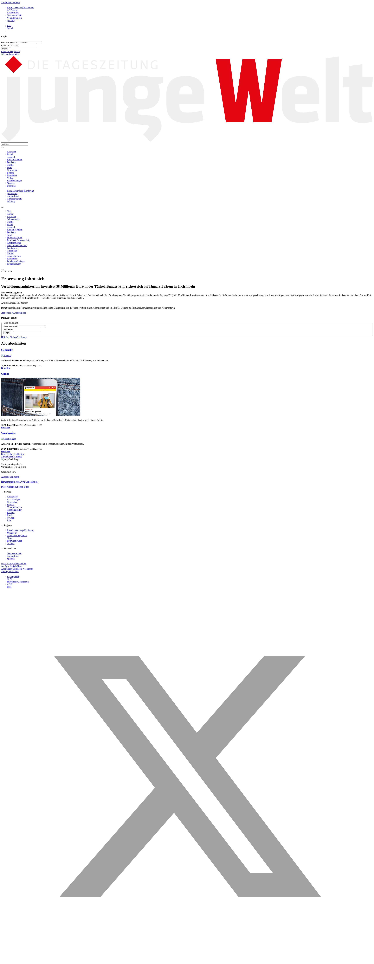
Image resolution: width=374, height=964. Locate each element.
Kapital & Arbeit (14, 159)
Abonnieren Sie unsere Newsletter (17, 569)
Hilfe (9, 587)
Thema (10, 165)
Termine (11, 183)
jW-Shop (11, 20)
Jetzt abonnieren (13, 313)
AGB (9, 584)
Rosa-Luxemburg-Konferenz (20, 7)
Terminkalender (14, 510)
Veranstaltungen (14, 18)
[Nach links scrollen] (2, 207)
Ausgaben (11, 151)
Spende (10, 28)
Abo (9, 25)
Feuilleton (11, 162)
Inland (10, 154)
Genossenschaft (14, 15)
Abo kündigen (13, 499)
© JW (9, 579)
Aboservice (12, 496)
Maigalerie (12, 533)
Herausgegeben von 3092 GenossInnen (19, 482)
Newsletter (12, 502)
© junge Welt (13, 576)
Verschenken (8, 433)
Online (5, 373)
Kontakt (10, 512)
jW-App (10, 517)
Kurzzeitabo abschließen (12, 454)
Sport (9, 167)
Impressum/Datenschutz (18, 581)
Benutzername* (11, 326)
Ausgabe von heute (10, 477)
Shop (9, 538)
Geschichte (12, 170)
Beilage (10, 172)
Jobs (9, 520)
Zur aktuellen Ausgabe (11, 456)
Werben (10, 504)
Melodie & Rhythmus (17, 535)
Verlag (10, 178)
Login (4, 49)
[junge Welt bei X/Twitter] (187, 961)
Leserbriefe (12, 175)
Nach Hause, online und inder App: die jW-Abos (13, 564)
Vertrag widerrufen (10, 571)
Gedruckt (7, 349)
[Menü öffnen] (2, 147)
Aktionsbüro (13, 12)
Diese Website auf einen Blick (15, 487)
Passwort (5, 45)
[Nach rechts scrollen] (2, 269)
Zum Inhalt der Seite (10, 2)
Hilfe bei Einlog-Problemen (14, 337)
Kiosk (10, 515)
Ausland (11, 157)
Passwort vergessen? (10, 51)
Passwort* (8, 329)
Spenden (11, 558)
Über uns (11, 186)
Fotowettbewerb (14, 541)
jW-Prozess (12, 10)
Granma (10, 543)
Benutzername (7, 42)
